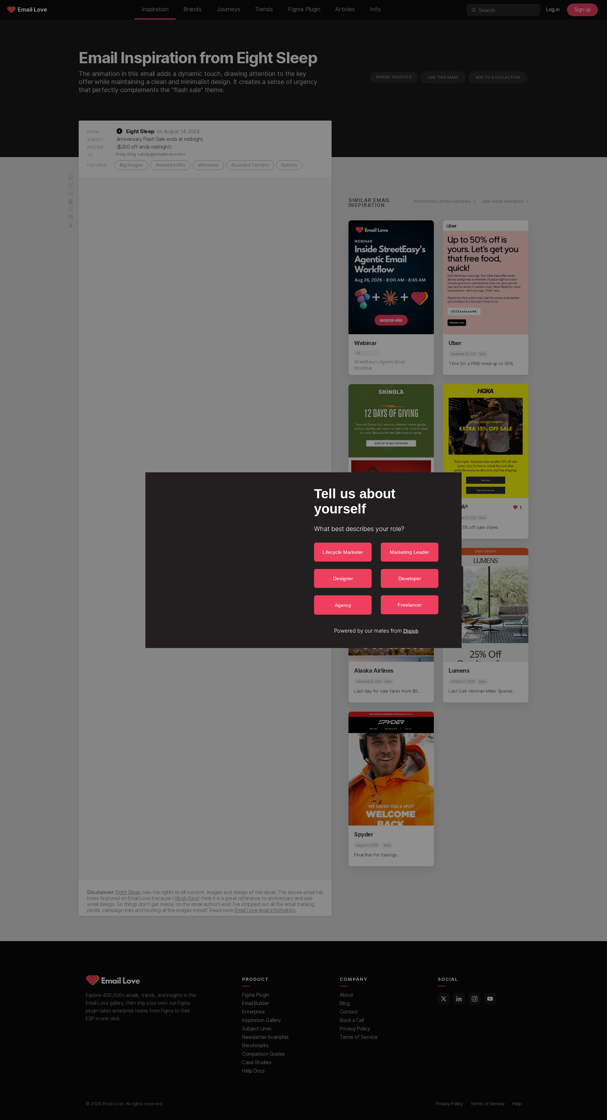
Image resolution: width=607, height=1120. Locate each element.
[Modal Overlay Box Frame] (303, 560)
